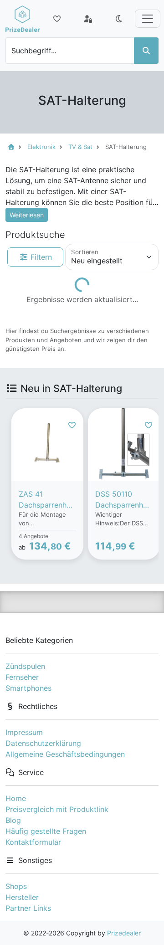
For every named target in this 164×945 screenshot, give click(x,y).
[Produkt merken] (72, 425)
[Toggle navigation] (147, 19)
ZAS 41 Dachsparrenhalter (47, 499)
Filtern (40, 257)
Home (15, 798)
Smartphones (28, 688)
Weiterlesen (27, 215)
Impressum (24, 732)
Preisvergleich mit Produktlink (56, 809)
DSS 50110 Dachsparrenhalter (123, 499)
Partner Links (28, 908)
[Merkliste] (57, 19)
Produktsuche (35, 234)
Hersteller (22, 897)
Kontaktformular (33, 842)
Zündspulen (25, 666)
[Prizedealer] (22, 18)
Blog (13, 820)
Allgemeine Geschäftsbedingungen (65, 754)
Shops (16, 886)
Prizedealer (124, 933)
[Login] (87, 19)
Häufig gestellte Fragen (45, 831)
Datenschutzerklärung (43, 743)
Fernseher (22, 677)
